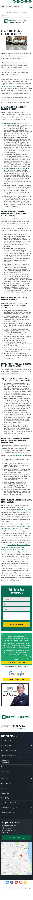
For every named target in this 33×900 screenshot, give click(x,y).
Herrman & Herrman (9, 86)
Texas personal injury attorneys (18, 510)
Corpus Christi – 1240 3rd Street (9, 803)
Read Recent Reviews (16, 679)
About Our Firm (6, 6)
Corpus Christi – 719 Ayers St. (9, 808)
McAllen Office (5, 772)
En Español (24, 12)
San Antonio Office (6, 783)
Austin (9, 549)
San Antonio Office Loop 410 (8, 750)
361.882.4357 (18, 726)
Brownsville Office (6, 767)
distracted (15, 168)
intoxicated (23, 168)
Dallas (6, 547)
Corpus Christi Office (6, 741)
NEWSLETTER (16, 12)
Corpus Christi (12, 545)
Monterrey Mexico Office (7, 745)
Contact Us (17, 6)
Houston (13, 549)
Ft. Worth (22, 549)
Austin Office (4, 778)
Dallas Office (4, 788)
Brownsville (12, 547)
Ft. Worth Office (5, 798)
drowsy (6, 170)
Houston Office (5, 793)
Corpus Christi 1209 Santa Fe (9, 755)
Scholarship (8, 12)
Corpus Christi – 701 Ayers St (9, 812)
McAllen (18, 547)
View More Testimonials (16, 662)
